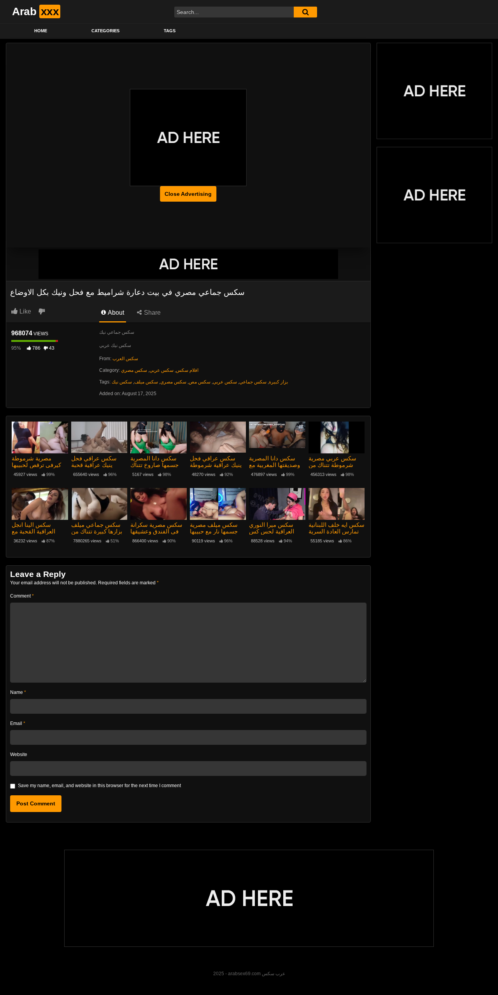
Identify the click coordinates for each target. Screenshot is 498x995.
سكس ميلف (146, 382)
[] (305, 12)
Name (18, 692)
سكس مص (199, 382)
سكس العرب (125, 358)
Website (18, 754)
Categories (105, 30)
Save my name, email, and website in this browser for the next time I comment (99, 785)
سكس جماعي (253, 382)
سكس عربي (161, 370)
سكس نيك (122, 382)
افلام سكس (187, 370)
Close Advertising (188, 194)
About (115, 312)
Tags (169, 30)
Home (40, 30)
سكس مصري (134, 370)
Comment (22, 596)
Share (151, 312)
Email (17, 723)
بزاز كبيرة (278, 382)
